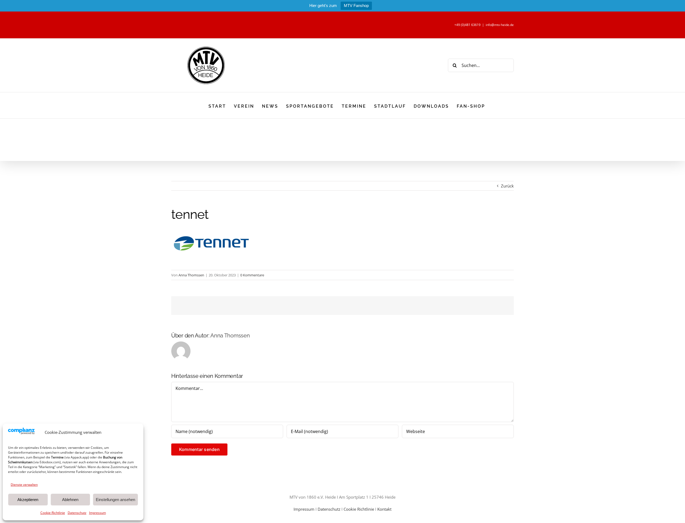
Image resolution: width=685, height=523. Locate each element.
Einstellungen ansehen (115, 499)
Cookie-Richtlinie (52, 512)
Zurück (507, 186)
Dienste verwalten (24, 484)
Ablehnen (70, 499)
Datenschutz (77, 512)
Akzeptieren (27, 499)
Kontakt (384, 509)
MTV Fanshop (356, 5)
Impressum (97, 512)
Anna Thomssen (191, 275)
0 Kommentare (252, 275)
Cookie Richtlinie (359, 509)
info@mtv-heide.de (500, 24)
